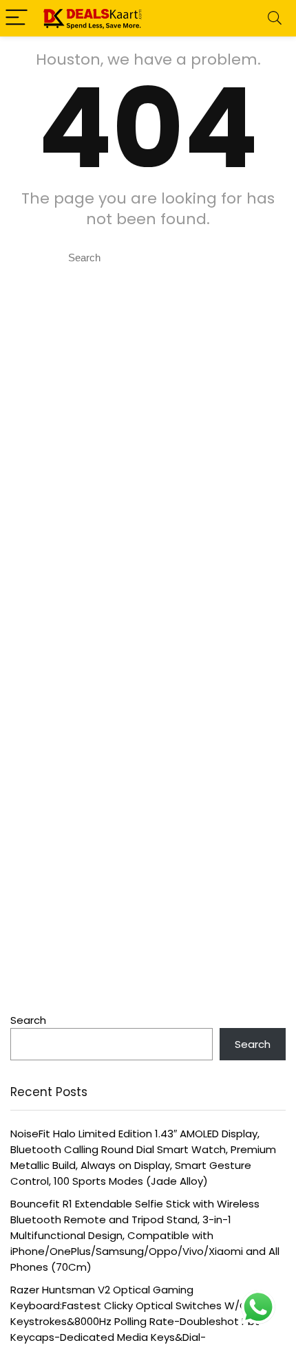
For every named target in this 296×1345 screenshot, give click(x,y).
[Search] (274, 18)
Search (28, 1020)
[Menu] (16, 18)
